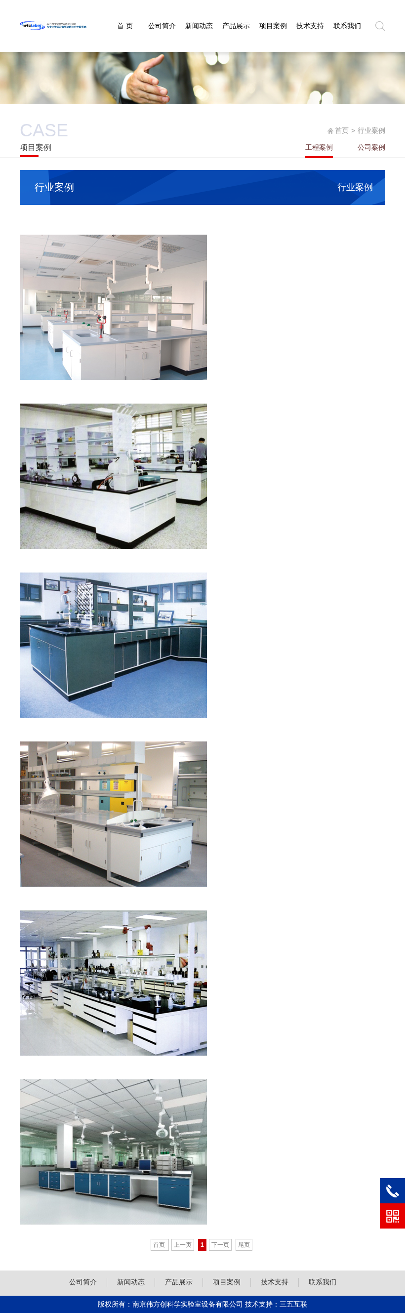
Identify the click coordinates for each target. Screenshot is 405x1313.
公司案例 (371, 147)
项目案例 (273, 26)
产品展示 (236, 26)
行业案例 (355, 187)
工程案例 (319, 147)
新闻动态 (199, 26)
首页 (342, 130)
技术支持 (310, 26)
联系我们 (347, 26)
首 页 (125, 26)
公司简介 (162, 26)
